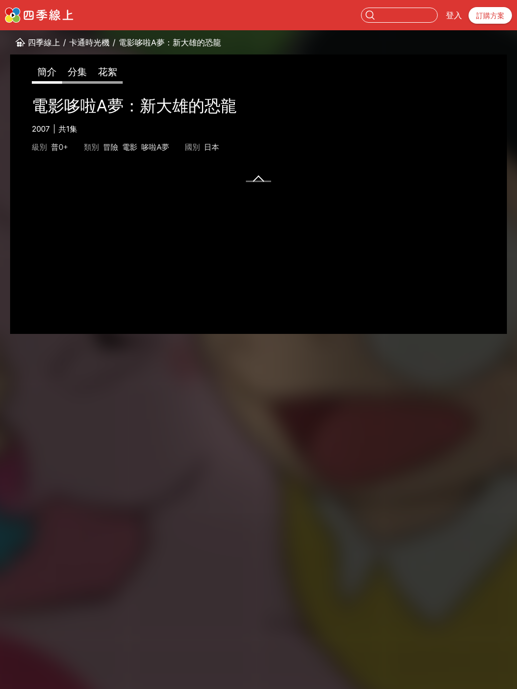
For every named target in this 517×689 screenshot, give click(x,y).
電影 (129, 147)
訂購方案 (490, 15)
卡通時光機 (89, 42)
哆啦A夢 (155, 147)
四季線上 (44, 42)
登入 (454, 15)
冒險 (110, 147)
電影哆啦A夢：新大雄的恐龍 (170, 42)
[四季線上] (39, 15)
